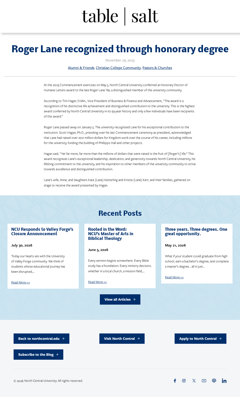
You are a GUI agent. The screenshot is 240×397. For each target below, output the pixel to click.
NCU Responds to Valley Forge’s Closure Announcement (42, 232)
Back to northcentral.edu (39, 338)
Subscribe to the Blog (35, 354)
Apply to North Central (198, 338)
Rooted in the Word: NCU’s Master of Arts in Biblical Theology (110, 234)
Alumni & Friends (81, 68)
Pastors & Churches (157, 68)
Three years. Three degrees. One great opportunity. (196, 232)
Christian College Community (118, 68)
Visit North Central (119, 338)
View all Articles (118, 299)
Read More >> (20, 282)
